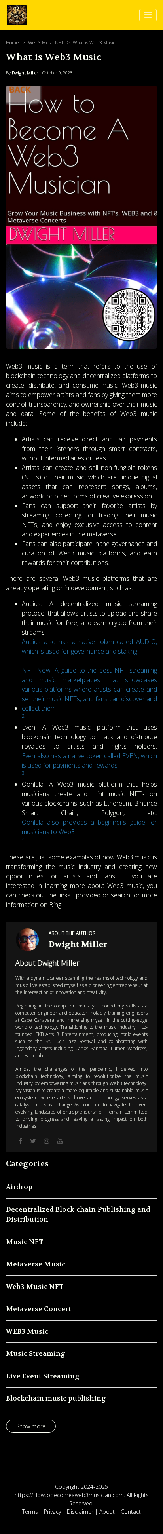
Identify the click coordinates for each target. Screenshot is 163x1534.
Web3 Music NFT (46, 42)
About (107, 1511)
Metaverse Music (35, 1264)
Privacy (52, 1511)
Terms (30, 1511)
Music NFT (24, 1241)
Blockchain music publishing (56, 1398)
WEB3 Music (27, 1331)
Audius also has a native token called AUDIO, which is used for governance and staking (89, 646)
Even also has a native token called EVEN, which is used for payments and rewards (89, 760)
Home (12, 42)
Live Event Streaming (43, 1376)
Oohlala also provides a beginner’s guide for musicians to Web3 (89, 827)
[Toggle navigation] (148, 15)
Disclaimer (80, 1511)
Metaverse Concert (38, 1308)
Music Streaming (35, 1353)
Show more (30, 1426)
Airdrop (19, 1186)
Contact (131, 1511)
